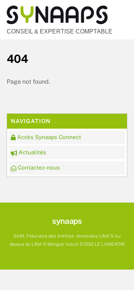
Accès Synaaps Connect (48, 137)
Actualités (31, 152)
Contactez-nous (38, 167)
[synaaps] (57, 21)
